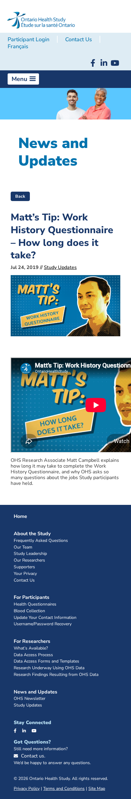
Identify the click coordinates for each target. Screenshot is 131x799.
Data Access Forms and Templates (46, 661)
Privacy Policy (27, 788)
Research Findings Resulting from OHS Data (56, 674)
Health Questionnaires (35, 604)
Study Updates (60, 267)
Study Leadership (30, 553)
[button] (23, 79)
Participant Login (28, 39)
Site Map (96, 788)
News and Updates (35, 692)
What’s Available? (31, 648)
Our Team (23, 547)
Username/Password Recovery (43, 624)
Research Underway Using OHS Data (49, 668)
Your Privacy (25, 573)
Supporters (24, 567)
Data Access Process (33, 655)
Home (20, 516)
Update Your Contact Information (45, 617)
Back (20, 196)
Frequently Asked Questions (41, 540)
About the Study (32, 533)
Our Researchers (29, 560)
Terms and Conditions (64, 788)
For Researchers (32, 641)
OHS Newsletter (29, 698)
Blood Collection (29, 611)
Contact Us (78, 39)
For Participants (31, 597)
